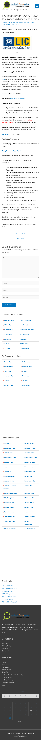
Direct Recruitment (8, 682)
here (3, 79)
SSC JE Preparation (8, 594)
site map (4, 643)
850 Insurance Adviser (17, 98)
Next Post (20, 238)
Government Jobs (20, 22)
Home (4, 662)
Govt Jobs (30, 22)
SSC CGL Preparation (9, 596)
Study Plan (5, 672)
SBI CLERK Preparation (9, 588)
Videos (4, 685)
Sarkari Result (6, 669)
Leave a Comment (8, 22)
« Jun (19, 721)
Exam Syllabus (8, 677)
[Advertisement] (20, 412)
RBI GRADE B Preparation (10, 602)
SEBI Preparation (7, 591)
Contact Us (5, 651)
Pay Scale (5, 134)
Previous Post (20, 234)
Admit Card (5, 667)
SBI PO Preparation (8, 586)
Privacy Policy (6, 646)
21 (31, 711)
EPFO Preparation (7, 599)
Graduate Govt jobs (8, 24)
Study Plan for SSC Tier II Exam (14, 675)
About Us (5, 648)
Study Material (8, 680)
